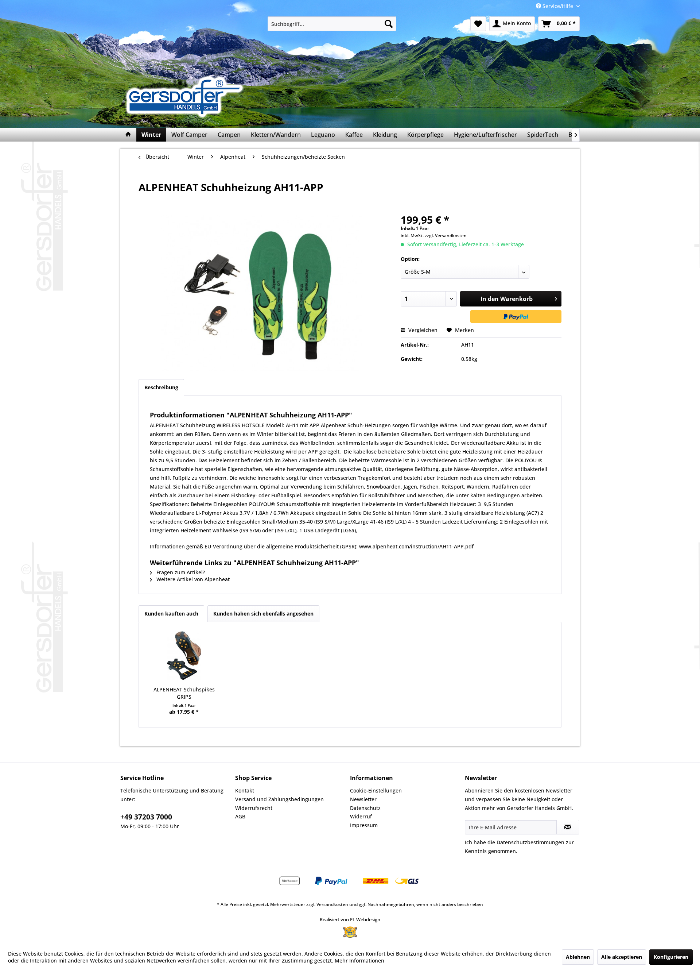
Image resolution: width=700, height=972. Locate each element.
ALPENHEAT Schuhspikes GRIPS (184, 693)
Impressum (364, 825)
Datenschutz (365, 808)
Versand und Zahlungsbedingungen (279, 799)
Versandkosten (332, 904)
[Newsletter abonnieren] (567, 827)
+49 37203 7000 (146, 817)
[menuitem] (332, 23)
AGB (240, 816)
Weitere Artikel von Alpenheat (192, 579)
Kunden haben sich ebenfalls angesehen (263, 613)
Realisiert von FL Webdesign (350, 919)
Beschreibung (161, 387)
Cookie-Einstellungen (376, 790)
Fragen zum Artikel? (180, 572)
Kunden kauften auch (171, 613)
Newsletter (363, 799)
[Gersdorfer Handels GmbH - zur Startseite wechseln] (186, 96)
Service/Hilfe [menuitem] (558, 6)
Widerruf (361, 816)
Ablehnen (578, 956)
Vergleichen (422, 330)
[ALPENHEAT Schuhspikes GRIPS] (184, 656)
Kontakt (244, 790)
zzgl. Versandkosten (446, 235)
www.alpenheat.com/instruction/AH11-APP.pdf (416, 546)
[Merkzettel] (478, 23)
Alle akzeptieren (621, 956)
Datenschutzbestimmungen (530, 842)
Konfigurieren (671, 956)
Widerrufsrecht (253, 808)
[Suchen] (388, 23)
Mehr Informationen (359, 960)
